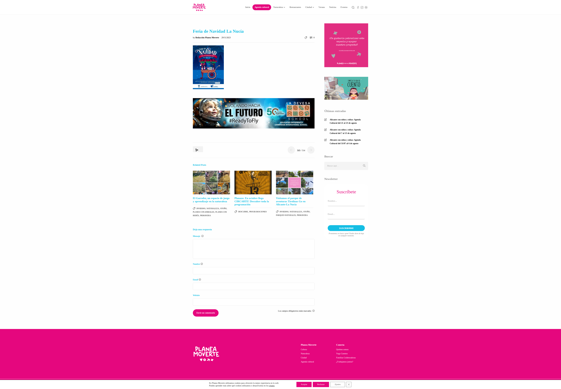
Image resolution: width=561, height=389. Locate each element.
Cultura (304, 349)
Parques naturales (286, 215)
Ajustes (338, 384)
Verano (321, 7)
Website (196, 295)
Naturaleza (278, 7)
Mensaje (197, 236)
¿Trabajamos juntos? (344, 362)
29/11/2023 (226, 38)
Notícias (332, 7)
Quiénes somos (342, 349)
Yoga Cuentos (342, 353)
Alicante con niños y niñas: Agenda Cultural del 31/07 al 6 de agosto (345, 142)
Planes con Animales (203, 212)
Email (195, 280)
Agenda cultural (262, 7)
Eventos (344, 7)
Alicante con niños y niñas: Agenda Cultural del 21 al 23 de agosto (345, 121)
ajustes (272, 386)
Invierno (200, 208)
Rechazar (321, 384)
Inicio (247, 7)
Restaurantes (295, 7)
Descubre (243, 212)
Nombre (196, 264)
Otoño (223, 208)
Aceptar (304, 384)
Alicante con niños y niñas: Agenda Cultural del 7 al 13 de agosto (345, 131)
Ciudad (308, 7)
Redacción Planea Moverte (207, 38)
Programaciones (258, 212)
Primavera (205, 215)
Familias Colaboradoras (346, 358)
